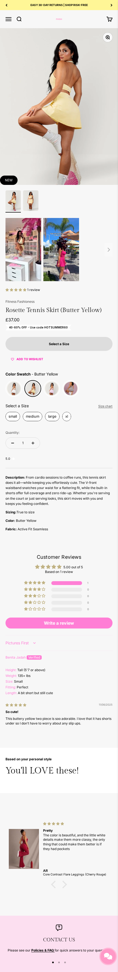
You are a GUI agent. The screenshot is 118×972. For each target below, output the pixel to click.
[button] (16, 290)
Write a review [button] (59, 623)
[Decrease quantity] (12, 443)
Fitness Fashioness (20, 301)
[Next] (112, 5)
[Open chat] (108, 956)
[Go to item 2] (30, 201)
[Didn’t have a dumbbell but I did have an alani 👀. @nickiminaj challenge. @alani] (59, 249)
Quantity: (12, 432)
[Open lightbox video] (23, 249)
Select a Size (17, 405)
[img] (15, 705)
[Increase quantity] (33, 443)
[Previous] (6, 5)
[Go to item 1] (13, 201)
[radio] (13, 388)
